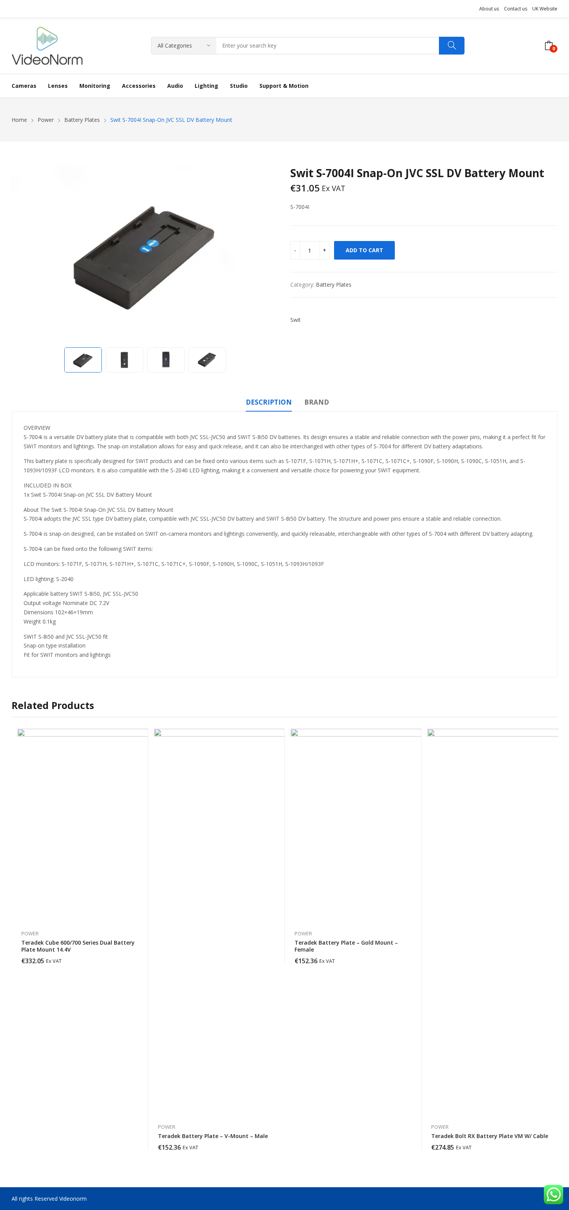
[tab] (268, 403)
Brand (316, 402)
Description (269, 402)
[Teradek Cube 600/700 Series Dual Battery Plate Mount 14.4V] (114, 825)
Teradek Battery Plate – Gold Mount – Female (346, 946)
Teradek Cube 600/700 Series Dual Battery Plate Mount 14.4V (78, 946)
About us (489, 8)
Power (30, 933)
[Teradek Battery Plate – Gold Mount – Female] (387, 825)
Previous (21, 254)
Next (269, 254)
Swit (295, 319)
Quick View (138, 736)
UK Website (544, 8)
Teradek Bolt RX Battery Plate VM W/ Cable (489, 1136)
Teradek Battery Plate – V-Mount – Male (213, 1136)
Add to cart (364, 250)
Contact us (515, 8)
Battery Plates (333, 284)
